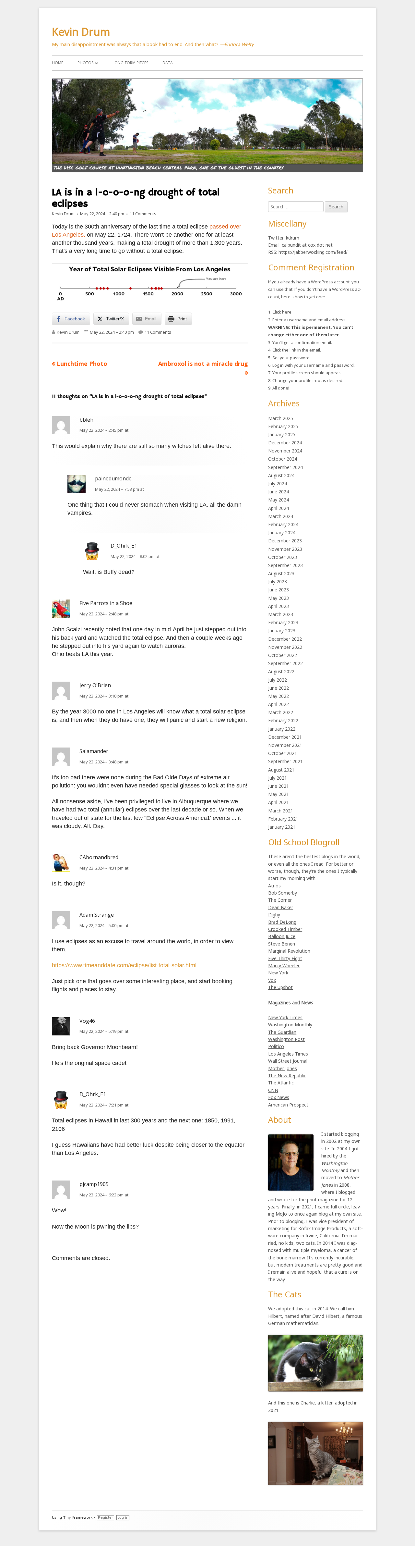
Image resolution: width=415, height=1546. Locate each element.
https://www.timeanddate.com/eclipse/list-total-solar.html (124, 965)
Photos (85, 63)
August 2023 (281, 573)
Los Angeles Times (288, 1054)
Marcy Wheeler (284, 965)
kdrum (292, 238)
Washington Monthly (290, 1024)
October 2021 (282, 753)
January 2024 (281, 532)
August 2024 (281, 475)
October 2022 (282, 655)
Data (167, 63)
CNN (273, 1090)
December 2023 (285, 541)
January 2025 (281, 434)
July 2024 (277, 483)
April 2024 (278, 508)
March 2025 (280, 418)
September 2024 (285, 467)
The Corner (280, 900)
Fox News (278, 1097)
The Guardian (282, 1032)
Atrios (274, 886)
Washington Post (286, 1039)
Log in (122, 1517)
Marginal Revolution (289, 951)
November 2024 (285, 451)
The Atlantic (281, 1083)
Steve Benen (281, 944)
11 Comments (143, 213)
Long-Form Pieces (130, 63)
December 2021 (285, 737)
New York (278, 973)
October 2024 (282, 459)
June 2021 (278, 786)
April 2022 (278, 704)
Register (105, 1517)
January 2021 (281, 827)
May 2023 (278, 598)
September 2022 (285, 663)
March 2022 (280, 712)
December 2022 (285, 639)
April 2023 (278, 606)
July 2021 (277, 778)
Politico (276, 1046)
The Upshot (280, 987)
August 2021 (281, 770)
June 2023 (278, 590)
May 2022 (278, 696)
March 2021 (280, 811)
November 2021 (285, 745)
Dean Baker (280, 907)
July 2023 (277, 581)
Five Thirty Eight (285, 958)
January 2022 (281, 729)
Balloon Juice (281, 936)
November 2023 (285, 549)
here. (287, 312)
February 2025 (283, 426)
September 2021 (285, 761)
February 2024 (283, 524)
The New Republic (287, 1075)
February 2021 (283, 819)
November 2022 (285, 647)
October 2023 (282, 557)
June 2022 (278, 688)
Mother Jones (282, 1068)
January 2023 (281, 630)
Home (57, 63)
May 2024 (278, 500)
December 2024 (285, 442)
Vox (272, 980)
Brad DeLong (282, 922)
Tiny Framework (77, 1517)
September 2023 (285, 565)
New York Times (285, 1017)
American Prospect (288, 1105)
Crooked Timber (285, 929)
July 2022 (277, 680)
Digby (274, 914)
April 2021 (278, 802)
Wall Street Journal (287, 1061)
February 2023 (283, 622)
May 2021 (278, 794)
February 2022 (283, 720)
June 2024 (278, 492)
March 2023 (280, 614)
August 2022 (281, 671)
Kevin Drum (81, 32)
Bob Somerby (282, 893)
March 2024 (280, 516)
